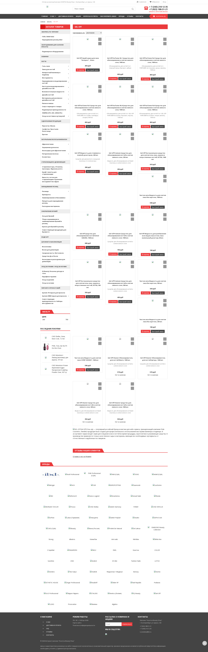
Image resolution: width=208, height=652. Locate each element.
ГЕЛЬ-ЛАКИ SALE (48, 37)
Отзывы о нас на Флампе (82, 456)
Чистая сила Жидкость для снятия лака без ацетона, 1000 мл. (152, 196)
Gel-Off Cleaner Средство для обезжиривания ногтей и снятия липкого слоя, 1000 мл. (120, 405)
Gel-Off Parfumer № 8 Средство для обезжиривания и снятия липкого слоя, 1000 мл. (120, 108)
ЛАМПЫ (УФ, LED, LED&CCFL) (52, 113)
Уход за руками (48, 280)
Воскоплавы (46, 247)
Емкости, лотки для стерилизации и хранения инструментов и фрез (52, 179)
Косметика (46, 157)
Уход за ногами (48, 283)
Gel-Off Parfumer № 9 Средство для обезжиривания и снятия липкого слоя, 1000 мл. (153, 108)
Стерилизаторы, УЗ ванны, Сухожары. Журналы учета (52, 168)
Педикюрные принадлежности (54, 110)
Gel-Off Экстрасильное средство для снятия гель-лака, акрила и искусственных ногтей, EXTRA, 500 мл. (88, 284)
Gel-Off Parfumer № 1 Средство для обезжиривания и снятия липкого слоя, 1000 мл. (120, 60)
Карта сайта (77, 623)
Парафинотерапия (49, 277)
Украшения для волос (50, 147)
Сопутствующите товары (52, 106)
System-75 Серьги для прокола (53, 293)
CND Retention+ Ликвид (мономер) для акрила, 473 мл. (60, 357)
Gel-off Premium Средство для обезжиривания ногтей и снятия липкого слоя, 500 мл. (120, 283)
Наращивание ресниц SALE (52, 40)
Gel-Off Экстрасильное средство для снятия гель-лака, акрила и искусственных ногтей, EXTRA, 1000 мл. (153, 156)
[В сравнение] (100, 43)
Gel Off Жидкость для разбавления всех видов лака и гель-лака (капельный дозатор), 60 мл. (152, 236)
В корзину (80, 70)
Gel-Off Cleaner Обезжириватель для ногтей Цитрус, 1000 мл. (152, 359)
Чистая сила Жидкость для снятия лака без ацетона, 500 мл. (152, 282)
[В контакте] (106, 634)
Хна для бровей (48, 216)
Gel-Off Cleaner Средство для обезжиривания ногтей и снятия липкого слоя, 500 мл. (87, 405)
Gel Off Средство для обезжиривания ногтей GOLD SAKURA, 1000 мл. (87, 236)
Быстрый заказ (93, 70)
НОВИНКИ (44, 56)
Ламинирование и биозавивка (53, 198)
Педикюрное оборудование (52, 51)
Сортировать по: (79, 33)
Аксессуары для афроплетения (54, 151)
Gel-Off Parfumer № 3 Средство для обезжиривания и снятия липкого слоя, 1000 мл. (153, 60)
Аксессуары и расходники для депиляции (53, 260)
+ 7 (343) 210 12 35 (158, 7)
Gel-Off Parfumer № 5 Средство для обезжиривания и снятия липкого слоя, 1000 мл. (88, 108)
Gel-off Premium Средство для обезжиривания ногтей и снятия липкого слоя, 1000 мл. (120, 236)
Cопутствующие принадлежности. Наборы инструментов (52, 301)
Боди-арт (45, 237)
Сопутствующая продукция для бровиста (54, 231)
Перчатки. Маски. (48, 126)
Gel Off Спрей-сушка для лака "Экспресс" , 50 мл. (88, 59)
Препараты (46, 195)
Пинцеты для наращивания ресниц (52, 202)
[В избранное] (100, 39)
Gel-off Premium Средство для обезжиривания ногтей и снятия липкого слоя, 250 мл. (120, 155)
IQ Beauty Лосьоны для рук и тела (53, 272)
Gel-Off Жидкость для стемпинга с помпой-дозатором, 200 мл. (88, 154)
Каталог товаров (54, 27)
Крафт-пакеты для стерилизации (49, 173)
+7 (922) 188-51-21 (158, 9)
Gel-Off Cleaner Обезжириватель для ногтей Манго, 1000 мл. (120, 359)
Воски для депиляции (50, 250)
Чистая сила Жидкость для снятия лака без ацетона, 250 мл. (152, 320)
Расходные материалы (51, 206)
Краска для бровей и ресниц (53, 227)
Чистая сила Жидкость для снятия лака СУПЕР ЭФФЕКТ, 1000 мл (87, 359)
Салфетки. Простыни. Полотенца (50, 130)
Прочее (45, 134)
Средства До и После (50, 256)
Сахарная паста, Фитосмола (53, 253)
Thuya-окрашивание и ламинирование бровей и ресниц (52, 221)
